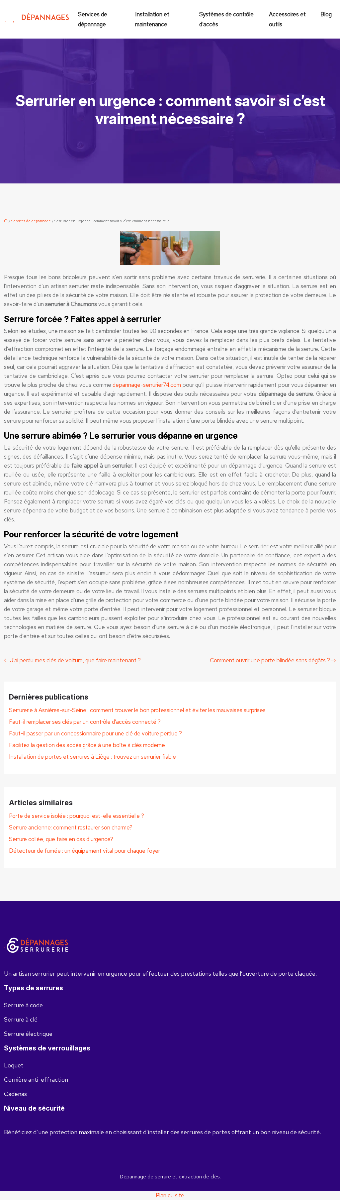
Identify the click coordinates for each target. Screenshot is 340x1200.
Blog (326, 14)
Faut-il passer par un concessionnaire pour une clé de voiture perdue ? (95, 733)
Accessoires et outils (287, 19)
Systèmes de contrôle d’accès (226, 19)
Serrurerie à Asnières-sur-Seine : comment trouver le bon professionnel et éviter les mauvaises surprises (137, 710)
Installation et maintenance (152, 19)
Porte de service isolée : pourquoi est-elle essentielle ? (76, 815)
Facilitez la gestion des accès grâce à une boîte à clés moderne (87, 745)
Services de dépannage (92, 19)
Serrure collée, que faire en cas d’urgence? (61, 839)
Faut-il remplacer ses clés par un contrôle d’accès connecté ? (85, 721)
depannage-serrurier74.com (147, 384)
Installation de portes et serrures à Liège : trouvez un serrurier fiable (92, 756)
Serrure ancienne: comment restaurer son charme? (70, 827)
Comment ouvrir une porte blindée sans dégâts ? (270, 660)
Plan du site (170, 1195)
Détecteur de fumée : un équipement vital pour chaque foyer (84, 850)
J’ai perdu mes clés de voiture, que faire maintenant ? (75, 660)
